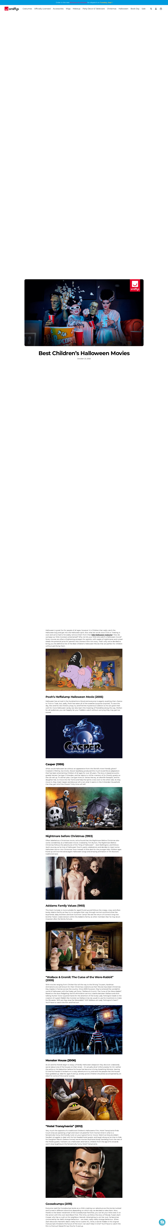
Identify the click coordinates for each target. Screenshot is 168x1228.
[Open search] (151, 8)
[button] (162, 1222)
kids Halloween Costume (102, 635)
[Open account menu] (155, 8)
